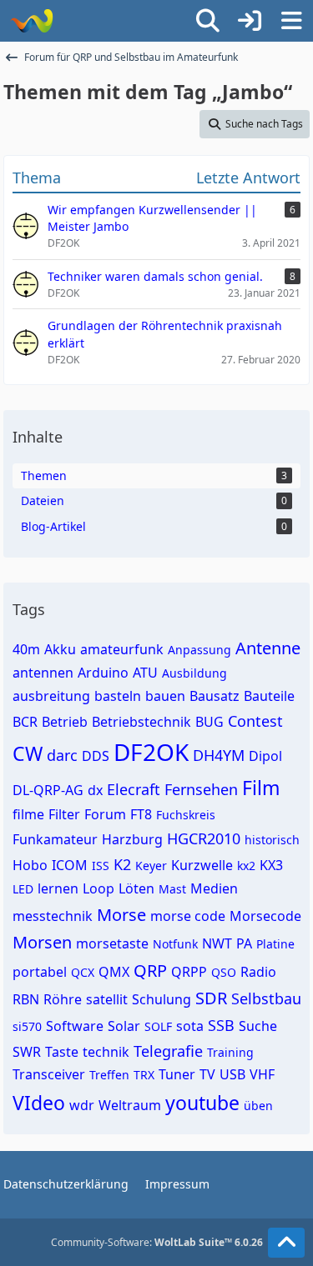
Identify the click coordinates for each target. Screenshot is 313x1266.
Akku (60, 649)
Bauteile (269, 696)
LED (23, 889)
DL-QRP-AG (48, 790)
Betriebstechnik (141, 722)
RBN (26, 999)
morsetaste (112, 943)
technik (106, 1052)
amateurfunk (122, 649)
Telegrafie (168, 1051)
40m (26, 649)
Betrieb (65, 722)
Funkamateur (55, 839)
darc (62, 755)
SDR (211, 998)
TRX (144, 1075)
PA (244, 943)
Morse (121, 914)
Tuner (177, 1074)
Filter (64, 814)
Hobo (30, 865)
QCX (82, 972)
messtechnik (53, 916)
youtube (202, 1102)
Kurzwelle (202, 865)
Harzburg (132, 839)
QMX (113, 972)
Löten (136, 888)
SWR (27, 1052)
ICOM (70, 865)
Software (74, 1026)
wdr (81, 1105)
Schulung (161, 999)
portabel (40, 972)
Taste (61, 1052)
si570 (27, 1026)
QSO (223, 972)
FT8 (141, 814)
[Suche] (208, 21)
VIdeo (39, 1102)
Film (261, 787)
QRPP (189, 972)
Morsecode (265, 916)
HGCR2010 (203, 838)
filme (28, 814)
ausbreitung (51, 696)
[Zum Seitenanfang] (286, 1243)
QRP (150, 970)
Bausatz (214, 696)
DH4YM (219, 755)
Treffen (109, 1075)
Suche (258, 1026)
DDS (95, 756)
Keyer (151, 865)
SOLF (158, 1026)
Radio (258, 972)
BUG (209, 722)
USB (232, 1074)
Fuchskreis (185, 815)
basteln (117, 696)
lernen (58, 888)
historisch (272, 840)
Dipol (265, 756)
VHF (262, 1074)
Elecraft (133, 789)
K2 (122, 864)
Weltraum (129, 1105)
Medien (214, 888)
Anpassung (199, 650)
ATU (145, 672)
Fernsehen (201, 789)
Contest (255, 721)
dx (95, 790)
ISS (100, 865)
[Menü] (291, 21)
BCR (25, 722)
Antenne (267, 648)
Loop (98, 888)
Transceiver (49, 1074)
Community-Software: (157, 1242)
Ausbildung (194, 673)
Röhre (62, 999)
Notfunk (175, 944)
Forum (105, 814)
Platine (275, 944)
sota (190, 1026)
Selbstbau (266, 998)
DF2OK (151, 752)
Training (230, 1052)
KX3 (271, 865)
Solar (124, 1026)
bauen (165, 696)
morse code (187, 916)
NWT (217, 943)
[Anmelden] (249, 21)
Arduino (103, 672)
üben (258, 1105)
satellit (107, 999)
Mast (172, 889)
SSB (221, 1025)
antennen (43, 672)
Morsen (42, 942)
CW (28, 753)
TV (207, 1074)
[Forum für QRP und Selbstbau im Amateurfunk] (31, 21)
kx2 (246, 865)
